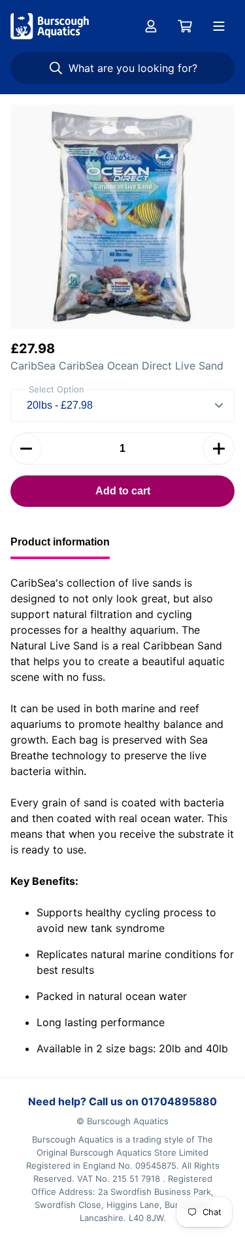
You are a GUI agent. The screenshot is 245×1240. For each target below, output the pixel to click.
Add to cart (122, 490)
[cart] (185, 26)
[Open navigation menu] (219, 26)
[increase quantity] (219, 448)
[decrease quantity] (26, 448)
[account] (151, 26)
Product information (60, 541)
